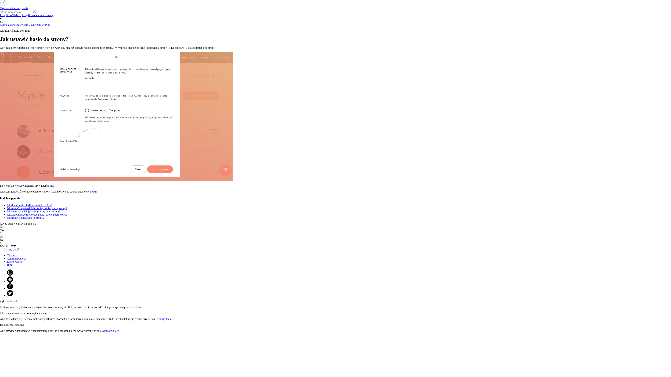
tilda (52, 185)
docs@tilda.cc (111, 330)
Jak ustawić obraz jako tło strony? (25, 217)
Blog (9, 264)
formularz (136, 307)
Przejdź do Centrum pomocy (37, 15)
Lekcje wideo (14, 261)
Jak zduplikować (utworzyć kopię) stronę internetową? (37, 214)
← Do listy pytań (9, 249)
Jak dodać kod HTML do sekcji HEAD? (29, 205)
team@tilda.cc (165, 318)
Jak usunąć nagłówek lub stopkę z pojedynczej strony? (37, 208)
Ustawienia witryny (39, 24)
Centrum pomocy (16, 258)
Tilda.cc (11, 255)
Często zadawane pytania (14, 24)
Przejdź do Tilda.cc (10, 15)
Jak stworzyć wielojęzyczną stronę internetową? (33, 211)
